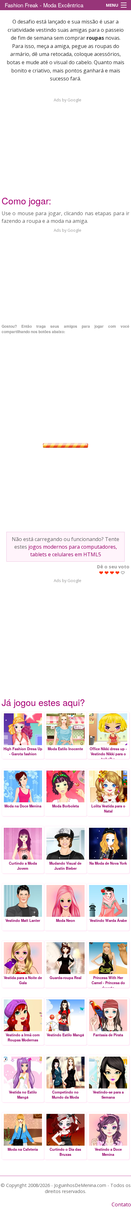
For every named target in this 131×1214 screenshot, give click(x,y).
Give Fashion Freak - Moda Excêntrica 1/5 (101, 572)
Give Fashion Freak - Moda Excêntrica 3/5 (112, 572)
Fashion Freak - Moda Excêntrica (44, 5)
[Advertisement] (65, 142)
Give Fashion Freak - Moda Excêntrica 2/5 (106, 572)
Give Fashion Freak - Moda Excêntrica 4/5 (117, 572)
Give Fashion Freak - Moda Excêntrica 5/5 (123, 572)
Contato (121, 1204)
